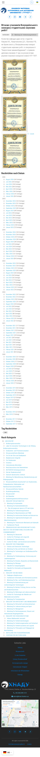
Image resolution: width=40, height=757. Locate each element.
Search (31, 1)
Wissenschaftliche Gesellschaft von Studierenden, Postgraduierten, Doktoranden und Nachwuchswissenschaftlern (20, 484)
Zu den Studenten (20, 655)
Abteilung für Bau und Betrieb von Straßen (20, 549)
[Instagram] (14, 17)
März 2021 (9, 347)
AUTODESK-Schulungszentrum (15, 470)
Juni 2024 (9, 246)
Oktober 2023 (10, 268)
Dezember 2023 (11, 263)
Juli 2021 (9, 337)
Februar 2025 (10, 225)
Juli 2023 (9, 275)
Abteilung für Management (15, 609)
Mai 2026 (9, 187)
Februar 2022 (10, 318)
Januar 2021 (9, 352)
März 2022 (9, 316)
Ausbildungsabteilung (12, 491)
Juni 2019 (9, 400)
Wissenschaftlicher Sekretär (14, 489)
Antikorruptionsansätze (13, 443)
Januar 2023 (9, 290)
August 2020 (10, 366)
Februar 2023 (10, 287)
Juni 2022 (9, 309)
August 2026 (10, 179)
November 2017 (10, 419)
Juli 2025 (9, 213)
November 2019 (10, 390)
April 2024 (9, 251)
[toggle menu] (3, 2)
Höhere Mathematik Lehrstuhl (16, 618)
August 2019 (10, 397)
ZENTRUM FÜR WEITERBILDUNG (16, 635)
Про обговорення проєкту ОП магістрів (21, 508)
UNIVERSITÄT (9, 441)
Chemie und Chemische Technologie (18, 546)
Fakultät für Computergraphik (16, 566)
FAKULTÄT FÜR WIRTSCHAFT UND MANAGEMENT (21, 602)
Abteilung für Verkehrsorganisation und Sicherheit (22, 623)
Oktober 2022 (10, 299)
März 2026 (9, 191)
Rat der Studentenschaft (13, 472)
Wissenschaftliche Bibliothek (15, 453)
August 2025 (10, 210)
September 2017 (11, 424)
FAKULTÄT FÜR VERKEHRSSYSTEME (17, 616)
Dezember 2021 (11, 325)
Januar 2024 (9, 258)
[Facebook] (9, 17)
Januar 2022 (9, 321)
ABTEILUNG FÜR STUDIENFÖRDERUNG (18, 633)
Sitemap (20, 675)
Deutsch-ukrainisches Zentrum (15, 475)
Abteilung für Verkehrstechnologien (18, 621)
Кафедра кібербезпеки (14, 575)
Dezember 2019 (11, 388)
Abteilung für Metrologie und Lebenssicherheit (21, 592)
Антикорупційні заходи (20, 663)
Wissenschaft (10, 494)
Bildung (20, 647)
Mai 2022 (9, 311)
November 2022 (10, 297)
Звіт (6, 432)
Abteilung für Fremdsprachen (16, 599)
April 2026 (9, 189)
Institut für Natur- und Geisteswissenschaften (21, 542)
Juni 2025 (9, 215)
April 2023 (9, 282)
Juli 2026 (9, 182)
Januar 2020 (9, 383)
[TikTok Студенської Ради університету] (30, 17)
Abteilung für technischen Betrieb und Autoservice (22, 515)
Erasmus (8, 463)
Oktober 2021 (10, 330)
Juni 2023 (9, 278)
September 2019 (11, 395)
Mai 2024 (9, 249)
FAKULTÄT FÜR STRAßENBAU (15, 544)
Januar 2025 (9, 227)
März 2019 (9, 407)
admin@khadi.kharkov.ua (21, 696)
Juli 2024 (9, 244)
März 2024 (9, 254)
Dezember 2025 (11, 201)
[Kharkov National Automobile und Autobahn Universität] (16, 10)
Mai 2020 (9, 373)
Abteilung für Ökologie (14, 563)
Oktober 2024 (10, 237)
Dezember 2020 (11, 357)
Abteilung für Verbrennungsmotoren (18, 511)
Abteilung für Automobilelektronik (17, 506)
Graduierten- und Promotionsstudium (17, 451)
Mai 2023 (9, 280)
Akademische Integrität (13, 458)
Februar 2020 (10, 381)
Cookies (29, 744)
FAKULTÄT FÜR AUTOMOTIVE (15, 501)
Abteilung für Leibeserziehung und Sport (19, 606)
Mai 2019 (9, 402)
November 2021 (10, 328)
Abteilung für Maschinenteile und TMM (19, 513)
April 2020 (9, 376)
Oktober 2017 (10, 421)
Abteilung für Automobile (14, 503)
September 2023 (11, 270)
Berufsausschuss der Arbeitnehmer (17, 467)
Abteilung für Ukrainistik (14, 534)
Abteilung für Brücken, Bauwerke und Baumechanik (22, 561)
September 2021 (11, 333)
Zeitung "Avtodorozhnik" (20, 659)
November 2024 (10, 234)
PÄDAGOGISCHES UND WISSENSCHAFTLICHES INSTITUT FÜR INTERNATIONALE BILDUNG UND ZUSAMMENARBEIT (19, 529)
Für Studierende (11, 460)
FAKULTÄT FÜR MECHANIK (14, 573)
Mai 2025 (9, 218)
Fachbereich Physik (13, 525)
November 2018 (10, 412)
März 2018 (9, 414)
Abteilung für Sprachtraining (15, 539)
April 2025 (9, 220)
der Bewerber (10, 496)
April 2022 (9, 314)
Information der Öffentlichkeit (20, 671)
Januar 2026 (9, 196)
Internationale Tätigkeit (20, 667)
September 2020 (11, 364)
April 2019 (9, 405)
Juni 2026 (9, 184)
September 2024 (11, 239)
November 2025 (10, 203)
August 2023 (10, 273)
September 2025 (11, 208)
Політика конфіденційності (16, 744)
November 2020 (10, 359)
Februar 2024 (10, 256)
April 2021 (9, 345)
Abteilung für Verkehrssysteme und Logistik (20, 626)
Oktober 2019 (10, 393)
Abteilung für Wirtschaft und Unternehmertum (21, 604)
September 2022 (11, 302)
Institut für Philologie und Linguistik (18, 537)
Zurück (32, 134)
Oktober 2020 (10, 361)
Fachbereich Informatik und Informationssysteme (22, 578)
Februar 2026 (10, 194)
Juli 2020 (9, 369)
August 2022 (10, 304)
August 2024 (10, 242)
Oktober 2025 (10, 206)
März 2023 (9, 285)
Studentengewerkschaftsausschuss (17, 499)
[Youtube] (20, 17)
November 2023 (10, 266)
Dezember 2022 (11, 294)
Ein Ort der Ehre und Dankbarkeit (16, 455)
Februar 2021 (10, 349)
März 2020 (9, 378)
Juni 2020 (9, 371)
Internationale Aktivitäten (13, 465)
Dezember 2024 (11, 232)
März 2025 (9, 222)
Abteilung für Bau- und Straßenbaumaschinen (21, 580)
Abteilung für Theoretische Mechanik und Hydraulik (22, 522)
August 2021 (10, 335)
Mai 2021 (9, 342)
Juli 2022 (9, 306)
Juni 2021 (9, 340)
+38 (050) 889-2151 (21, 693)
